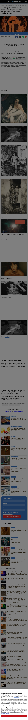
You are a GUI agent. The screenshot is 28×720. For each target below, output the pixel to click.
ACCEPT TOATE (14, 716)
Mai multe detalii (16, 697)
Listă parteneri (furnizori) (5, 713)
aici (7, 702)
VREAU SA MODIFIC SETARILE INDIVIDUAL (14, 717)
